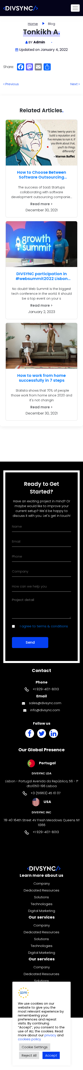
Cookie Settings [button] (35, 1047)
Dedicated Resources (41, 890)
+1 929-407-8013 (46, 689)
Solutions (41, 897)
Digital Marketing (41, 910)
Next (74, 84)
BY (37, 42)
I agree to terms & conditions (44, 626)
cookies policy (29, 1039)
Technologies (41, 904)
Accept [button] (51, 1055)
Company (41, 883)
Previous (11, 84)
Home (33, 24)
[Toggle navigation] (75, 8)
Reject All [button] (29, 1055)
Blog (51, 23)
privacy (50, 1035)
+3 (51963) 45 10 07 (46, 793)
